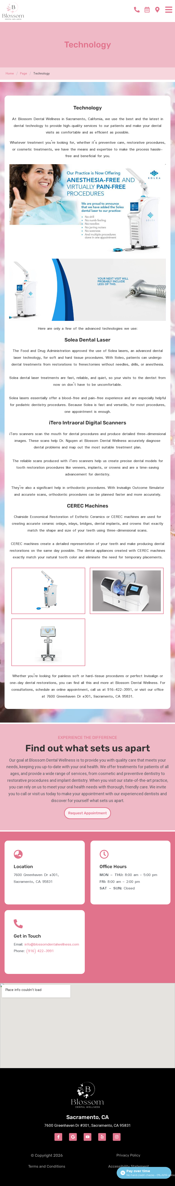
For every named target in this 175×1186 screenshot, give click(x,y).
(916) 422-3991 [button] (40, 951)
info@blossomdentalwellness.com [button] (52, 944)
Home (10, 73)
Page (23, 73)
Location (23, 866)
